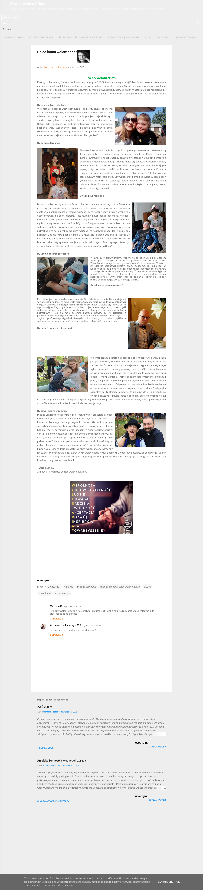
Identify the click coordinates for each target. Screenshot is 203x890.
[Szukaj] (198, 22)
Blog (148, 37)
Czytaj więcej (157, 746)
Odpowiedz (56, 618)
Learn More (165, 881)
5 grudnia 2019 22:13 (73, 606)
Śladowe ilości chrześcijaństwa (80, 37)
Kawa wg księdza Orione (123, 37)
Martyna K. (56, 606)
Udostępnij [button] (43, 580)
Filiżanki (162, 37)
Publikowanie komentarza (53, 801)
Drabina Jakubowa (86, 586)
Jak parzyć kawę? (185, 37)
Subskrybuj (10, 17)
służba (147, 586)
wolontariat (45, 593)
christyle (68, 586)
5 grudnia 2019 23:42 (91, 625)
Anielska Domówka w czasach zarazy (61, 760)
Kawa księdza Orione (28, 4)
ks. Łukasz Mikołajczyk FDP (65, 625)
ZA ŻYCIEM (44, 707)
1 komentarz (45, 748)
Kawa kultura (14, 37)
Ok (178, 881)
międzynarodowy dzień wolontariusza (120, 586)
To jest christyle (41, 37)
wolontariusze (62, 593)
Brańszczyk (54, 586)
